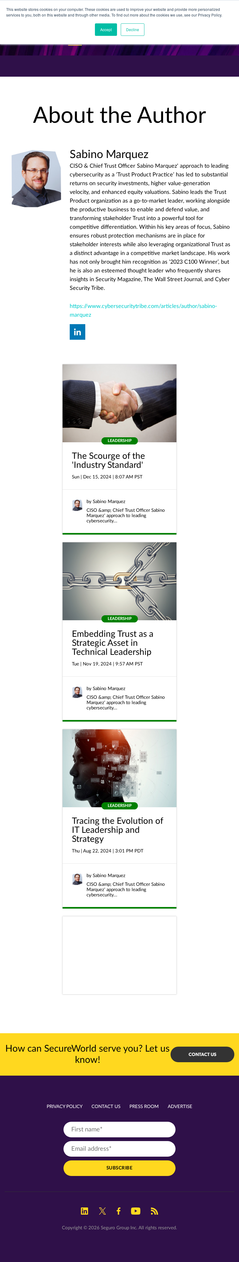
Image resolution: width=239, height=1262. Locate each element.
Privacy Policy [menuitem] (64, 1106)
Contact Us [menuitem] (105, 1106)
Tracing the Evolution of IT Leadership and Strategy (117, 830)
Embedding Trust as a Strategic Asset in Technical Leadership (112, 643)
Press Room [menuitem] (144, 1106)
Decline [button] (132, 29)
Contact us (202, 1054)
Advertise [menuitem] (180, 1106)
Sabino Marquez (109, 501)
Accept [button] (106, 29)
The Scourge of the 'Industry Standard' (108, 460)
